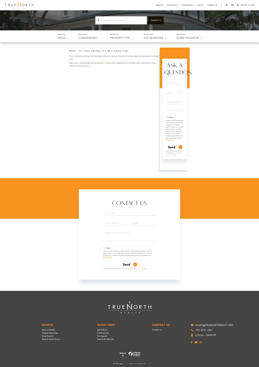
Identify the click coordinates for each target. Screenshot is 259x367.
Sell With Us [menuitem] (102, 330)
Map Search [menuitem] (47, 336)
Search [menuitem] (159, 5)
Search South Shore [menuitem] (51, 339)
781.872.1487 (204, 330)
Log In (252, 5)
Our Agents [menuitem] (102, 336)
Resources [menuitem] (172, 5)
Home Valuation (187, 37)
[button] (156, 20)
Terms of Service (169, 155)
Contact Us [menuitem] (212, 5)
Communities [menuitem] (187, 5)
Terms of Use (141, 363)
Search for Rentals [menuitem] (105, 339)
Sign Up (244, 5)
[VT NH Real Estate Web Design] (134, 354)
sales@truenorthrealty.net (214, 325)
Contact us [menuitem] (157, 330)
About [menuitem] (200, 5)
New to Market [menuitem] (48, 330)
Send (171, 147)
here (102, 63)
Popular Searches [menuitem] (50, 333)
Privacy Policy (170, 140)
